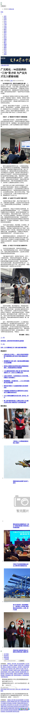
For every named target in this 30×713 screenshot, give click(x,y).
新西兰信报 (17, 670)
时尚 (5, 49)
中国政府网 (23, 701)
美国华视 (17, 708)
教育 (5, 32)
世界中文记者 (20, 668)
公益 (5, 26)
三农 (5, 52)
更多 (2, 12)
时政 (5, 18)
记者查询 (22, 660)
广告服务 (6, 659)
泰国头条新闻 (25, 670)
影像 (5, 39)
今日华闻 (26, 700)
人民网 (11, 665)
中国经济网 (25, 667)
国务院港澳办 (18, 675)
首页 (5, 16)
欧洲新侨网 (23, 672)
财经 (5, 29)
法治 (5, 22)
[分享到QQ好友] (23, 709)
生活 (5, 37)
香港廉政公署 (9, 675)
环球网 (11, 670)
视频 (5, 54)
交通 (5, 27)
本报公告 (3, 6)
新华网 (20, 667)
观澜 (5, 44)
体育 (5, 41)
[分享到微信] (21, 709)
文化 (5, 34)
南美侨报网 (4, 672)
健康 (5, 47)
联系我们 (6, 655)
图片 (5, 42)
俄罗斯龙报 (4, 677)
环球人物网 (11, 672)
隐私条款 (6, 657)
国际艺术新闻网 (18, 673)
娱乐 (5, 36)
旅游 (5, 31)
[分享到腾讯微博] (29, 709)
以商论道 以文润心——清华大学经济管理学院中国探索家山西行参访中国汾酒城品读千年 (16, 356)
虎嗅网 (16, 665)
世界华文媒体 (9, 673)
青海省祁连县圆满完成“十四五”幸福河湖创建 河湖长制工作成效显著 (21, 525)
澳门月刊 (19, 705)
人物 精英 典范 (5, 65)
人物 (5, 24)
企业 (5, 50)
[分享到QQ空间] (25, 709)
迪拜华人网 (11, 668)
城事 (5, 46)
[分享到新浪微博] (27, 709)
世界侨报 (5, 670)
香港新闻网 (25, 675)
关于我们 (6, 654)
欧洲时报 (5, 665)
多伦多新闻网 (21, 663)
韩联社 (9, 663)
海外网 (17, 672)
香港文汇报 (4, 668)
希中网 (14, 663)
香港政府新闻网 (13, 709)
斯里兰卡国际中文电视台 (10, 667)
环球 (5, 19)
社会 (5, 21)
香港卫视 (21, 665)
